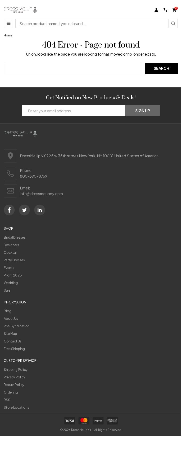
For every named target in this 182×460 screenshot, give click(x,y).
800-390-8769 (33, 176)
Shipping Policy (16, 369)
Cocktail (10, 252)
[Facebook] (9, 210)
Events (9, 267)
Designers (11, 245)
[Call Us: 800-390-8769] (165, 10)
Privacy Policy (14, 377)
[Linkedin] (39, 210)
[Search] (173, 23)
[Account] (156, 10)
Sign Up (142, 110)
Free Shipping (14, 348)
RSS (7, 400)
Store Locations (16, 407)
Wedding (11, 282)
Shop (8, 228)
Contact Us (13, 341)
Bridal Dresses (15, 237)
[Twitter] (24, 210)
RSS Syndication (17, 326)
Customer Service (20, 360)
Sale (7, 290)
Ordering (11, 392)
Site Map (10, 333)
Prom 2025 (13, 275)
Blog (7, 311)
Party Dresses (14, 260)
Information (15, 302)
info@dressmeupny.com (41, 193)
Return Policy (14, 384)
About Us (11, 318)
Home (8, 35)
